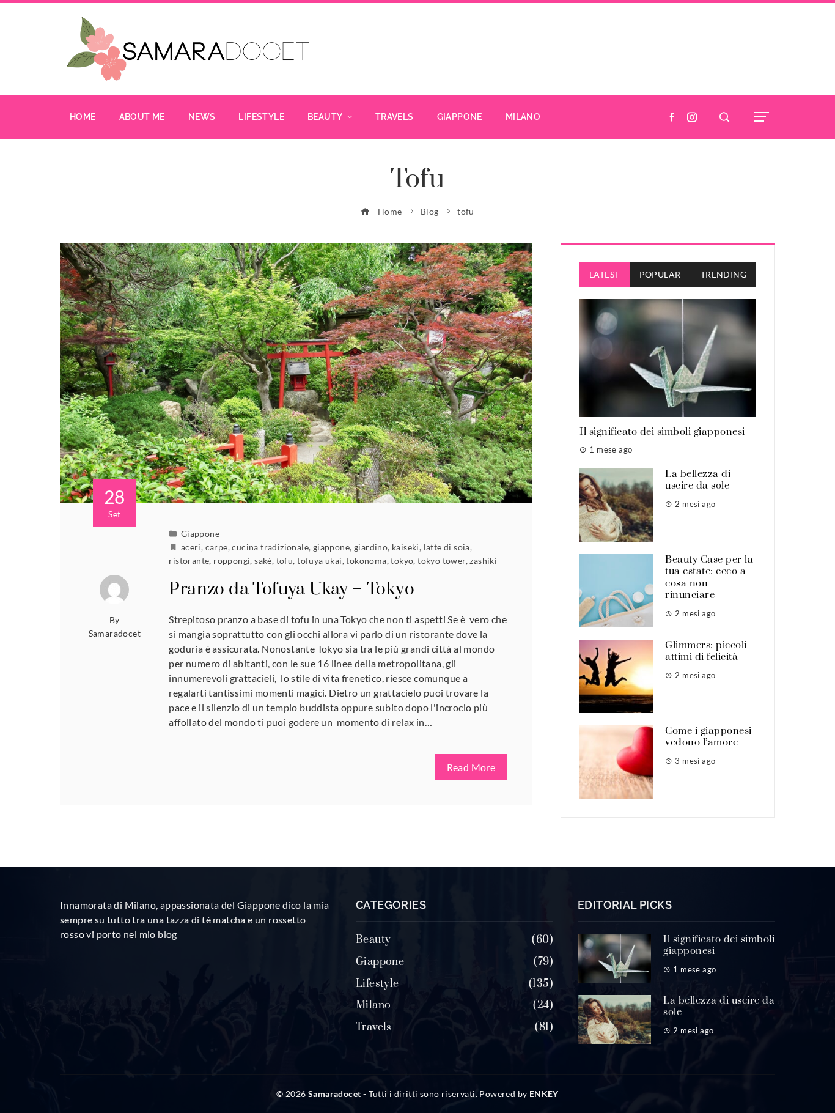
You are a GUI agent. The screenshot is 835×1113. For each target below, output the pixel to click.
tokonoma (366, 560)
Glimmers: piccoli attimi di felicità (706, 651)
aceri (191, 547)
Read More (471, 767)
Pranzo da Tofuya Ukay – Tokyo (291, 589)
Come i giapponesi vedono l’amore (708, 737)
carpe (216, 547)
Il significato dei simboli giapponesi (662, 432)
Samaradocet (115, 633)
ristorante (189, 560)
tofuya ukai (319, 560)
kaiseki (405, 547)
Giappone (200, 533)
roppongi (231, 560)
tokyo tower (441, 560)
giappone (331, 547)
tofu (284, 560)
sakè (263, 560)
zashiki (483, 560)
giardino (371, 547)
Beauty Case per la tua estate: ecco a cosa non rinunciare (709, 577)
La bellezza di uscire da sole (697, 480)
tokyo (402, 560)
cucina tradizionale (270, 547)
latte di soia (447, 547)
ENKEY (544, 1094)
